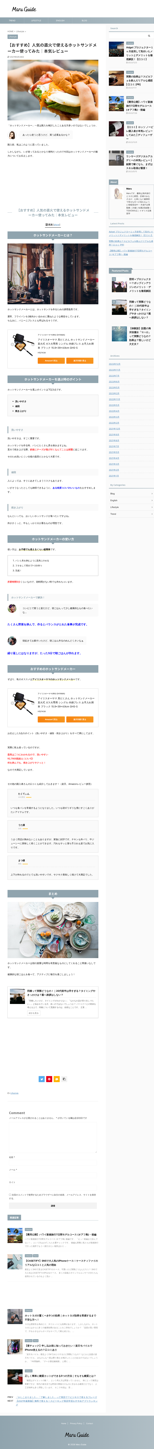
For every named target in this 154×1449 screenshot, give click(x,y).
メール (13, 1169)
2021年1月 (114, 475)
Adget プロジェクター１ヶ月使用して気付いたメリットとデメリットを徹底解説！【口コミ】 (131, 233)
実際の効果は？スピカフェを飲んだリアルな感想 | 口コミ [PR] (139, 80)
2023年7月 (114, 375)
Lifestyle (14, 1093)
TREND (12, 20)
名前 (12, 1157)
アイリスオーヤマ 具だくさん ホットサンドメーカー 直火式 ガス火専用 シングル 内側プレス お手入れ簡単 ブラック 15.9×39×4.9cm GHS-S (66, 343)
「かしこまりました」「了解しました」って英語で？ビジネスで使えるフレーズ (56, 1397)
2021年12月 (114, 428)
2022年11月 (114, 399)
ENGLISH (60, 20)
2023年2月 (114, 393)
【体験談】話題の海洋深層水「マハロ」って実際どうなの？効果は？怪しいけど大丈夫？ (140, 336)
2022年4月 (114, 411)
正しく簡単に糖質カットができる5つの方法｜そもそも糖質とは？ (60, 1375)
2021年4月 (114, 458)
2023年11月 (114, 370)
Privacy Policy (76, 1423)
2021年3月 (114, 464)
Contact (89, 1423)
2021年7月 (114, 446)
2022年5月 (114, 405)
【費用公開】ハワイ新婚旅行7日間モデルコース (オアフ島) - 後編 (60, 1234)
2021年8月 (114, 440)
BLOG (84, 20)
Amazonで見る (51, 360)
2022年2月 (114, 422)
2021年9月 (114, 434)
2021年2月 (114, 470)
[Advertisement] (53, 182)
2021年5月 (114, 452)
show (56, 224)
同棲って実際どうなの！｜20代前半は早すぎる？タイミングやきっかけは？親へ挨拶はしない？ (140, 309)
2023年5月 (114, 387)
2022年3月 (114, 417)
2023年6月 (114, 381)
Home (63, 1423)
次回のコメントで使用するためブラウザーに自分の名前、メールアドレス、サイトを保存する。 (52, 1196)
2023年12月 (114, 364)
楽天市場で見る (80, 360)
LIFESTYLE (36, 20)
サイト (12, 1182)
